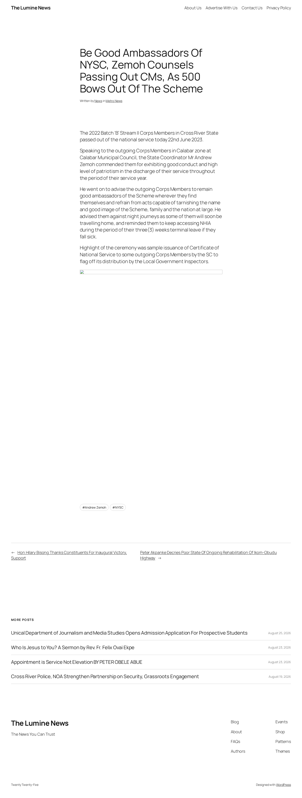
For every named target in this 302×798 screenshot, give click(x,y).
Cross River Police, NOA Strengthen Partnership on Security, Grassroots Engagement (105, 676)
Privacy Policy (279, 7)
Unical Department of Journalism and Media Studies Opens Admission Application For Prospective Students (129, 633)
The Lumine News (31, 7)
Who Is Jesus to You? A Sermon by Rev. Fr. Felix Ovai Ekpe (72, 647)
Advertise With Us (221, 7)
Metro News (114, 101)
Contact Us (252, 7)
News (98, 101)
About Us (192, 7)
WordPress (283, 785)
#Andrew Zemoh (94, 507)
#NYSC (117, 507)
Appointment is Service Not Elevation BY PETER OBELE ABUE (76, 662)
